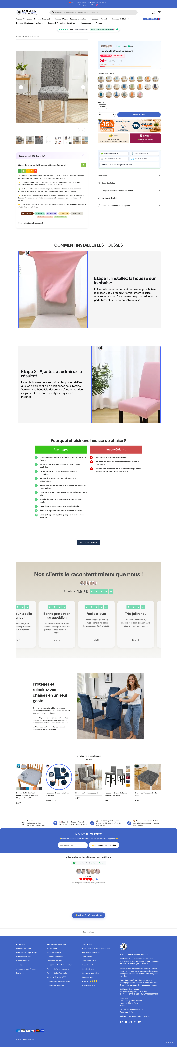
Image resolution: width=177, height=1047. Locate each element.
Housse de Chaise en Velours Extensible (57, 794)
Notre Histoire (52, 948)
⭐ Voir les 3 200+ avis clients (88, 915)
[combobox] (93, 12)
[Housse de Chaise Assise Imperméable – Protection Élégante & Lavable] (29, 777)
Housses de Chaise (120, 19)
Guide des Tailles (88, 965)
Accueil (18, 36)
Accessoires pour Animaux (26, 969)
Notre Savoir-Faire (54, 952)
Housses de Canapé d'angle (26, 952)
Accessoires (86, 23)
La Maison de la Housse (27, 1039)
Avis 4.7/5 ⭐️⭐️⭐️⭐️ (90, 981)
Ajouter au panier (139, 114)
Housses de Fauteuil (99, 19)
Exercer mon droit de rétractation (59, 965)
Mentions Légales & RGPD (56, 977)
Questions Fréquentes (55, 957)
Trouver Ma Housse (24, 19)
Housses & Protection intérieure (29, 23)
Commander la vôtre (88, 542)
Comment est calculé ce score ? (30, 223)
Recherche (20, 973)
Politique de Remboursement (58, 969)
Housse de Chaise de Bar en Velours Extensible (116, 794)
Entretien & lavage (88, 969)
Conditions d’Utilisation (55, 985)
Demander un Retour (54, 961)
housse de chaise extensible (52, 204)
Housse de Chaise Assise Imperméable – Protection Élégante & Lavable (27, 795)
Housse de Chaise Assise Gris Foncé (146, 794)
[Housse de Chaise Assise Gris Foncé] (147, 777)
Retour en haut (88, 932)
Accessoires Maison (23, 965)
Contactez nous (87, 977)
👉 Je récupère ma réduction (104, 845)
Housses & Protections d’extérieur (62, 23)
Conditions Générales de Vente (58, 981)
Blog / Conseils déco (89, 985)
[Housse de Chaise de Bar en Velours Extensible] (118, 777)
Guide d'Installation (89, 961)
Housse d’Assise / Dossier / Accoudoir (70, 19)
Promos (99, 23)
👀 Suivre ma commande (91, 952)
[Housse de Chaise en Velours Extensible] (59, 777)
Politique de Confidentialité (57, 973)
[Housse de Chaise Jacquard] (88, 777)
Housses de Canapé (23, 948)
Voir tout (88, 759)
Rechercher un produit (90, 973)
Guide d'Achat (87, 957)
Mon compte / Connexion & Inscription (96, 948)
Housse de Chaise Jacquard (31, 36)
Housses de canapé (42, 19)
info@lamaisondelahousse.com (139, 1016)
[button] (159, 12)
